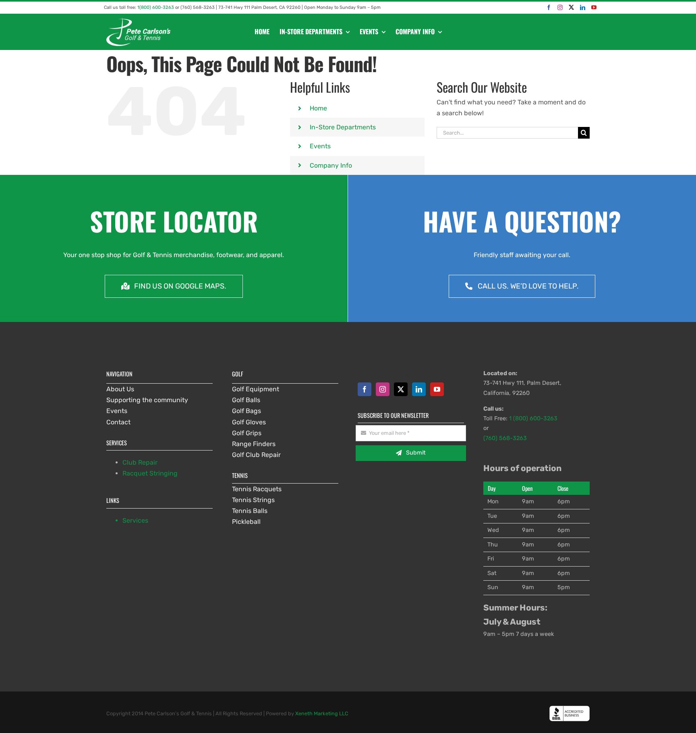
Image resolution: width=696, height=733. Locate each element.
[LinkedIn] (582, 7)
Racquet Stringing (150, 473)
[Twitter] (571, 7)
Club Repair (139, 462)
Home (318, 108)
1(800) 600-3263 (155, 7)
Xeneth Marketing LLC (321, 713)
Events (320, 146)
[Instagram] (560, 7)
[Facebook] (548, 7)
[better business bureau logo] (569, 708)
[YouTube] (594, 7)
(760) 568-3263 (505, 438)
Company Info (331, 165)
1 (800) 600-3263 (533, 418)
